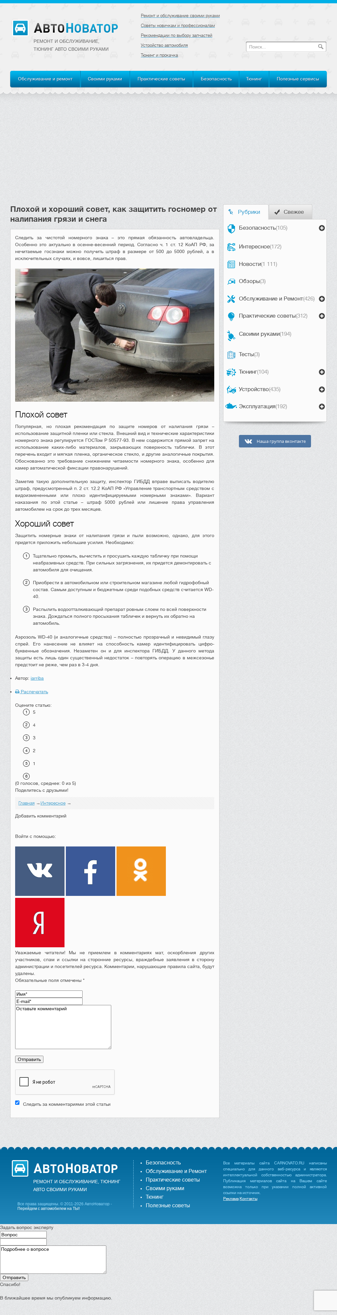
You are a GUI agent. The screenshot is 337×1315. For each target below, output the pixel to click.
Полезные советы (168, 1206)
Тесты (249, 354)
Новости (258, 264)
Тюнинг (254, 78)
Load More (115, 1128)
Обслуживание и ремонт (45, 78)
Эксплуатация (263, 406)
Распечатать (33, 691)
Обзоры (252, 281)
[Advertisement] (168, 155)
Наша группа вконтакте (281, 441)
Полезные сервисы (298, 78)
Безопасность (216, 78)
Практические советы (161, 78)
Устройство (259, 389)
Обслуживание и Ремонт (277, 299)
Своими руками (105, 78)
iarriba (37, 678)
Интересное (260, 246)
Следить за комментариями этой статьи (67, 1104)
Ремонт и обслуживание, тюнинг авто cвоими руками (71, 45)
